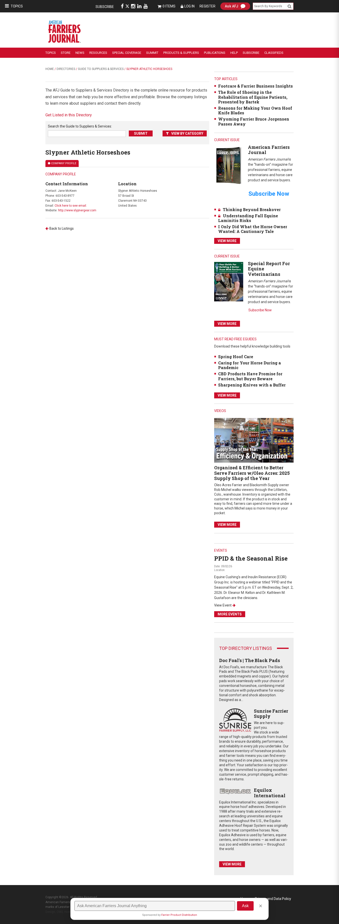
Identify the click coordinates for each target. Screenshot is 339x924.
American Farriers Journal (269, 150)
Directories (66, 69)
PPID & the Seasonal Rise (251, 558)
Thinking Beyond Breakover (252, 209)
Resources (98, 53)
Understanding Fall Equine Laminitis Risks (248, 218)
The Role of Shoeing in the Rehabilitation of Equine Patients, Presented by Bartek (252, 97)
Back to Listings (61, 228)
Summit (152, 53)
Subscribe (105, 7)
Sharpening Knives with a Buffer (252, 384)
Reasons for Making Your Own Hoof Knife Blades (255, 110)
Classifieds (273, 53)
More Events (230, 614)
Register (207, 6)
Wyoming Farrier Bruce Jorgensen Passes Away (253, 121)
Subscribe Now (260, 310)
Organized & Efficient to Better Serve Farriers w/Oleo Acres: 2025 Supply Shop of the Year (252, 473)
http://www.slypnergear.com (77, 210)
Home (49, 69)
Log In (189, 6)
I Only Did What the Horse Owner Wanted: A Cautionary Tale (252, 229)
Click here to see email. (71, 205)
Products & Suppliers (181, 53)
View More (227, 241)
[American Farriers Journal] (228, 165)
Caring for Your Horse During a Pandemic (249, 365)
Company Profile (63, 163)
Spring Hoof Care (235, 356)
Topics (17, 6)
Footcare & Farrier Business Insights (255, 86)
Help (234, 53)
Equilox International (269, 792)
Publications (214, 53)
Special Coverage (126, 53)
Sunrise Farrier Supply (271, 713)
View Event (223, 605)
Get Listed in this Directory (68, 115)
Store (65, 53)
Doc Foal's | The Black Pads (249, 660)
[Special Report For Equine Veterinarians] (228, 281)
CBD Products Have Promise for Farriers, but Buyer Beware (250, 376)
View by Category (187, 133)
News (79, 53)
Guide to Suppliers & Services (101, 69)
